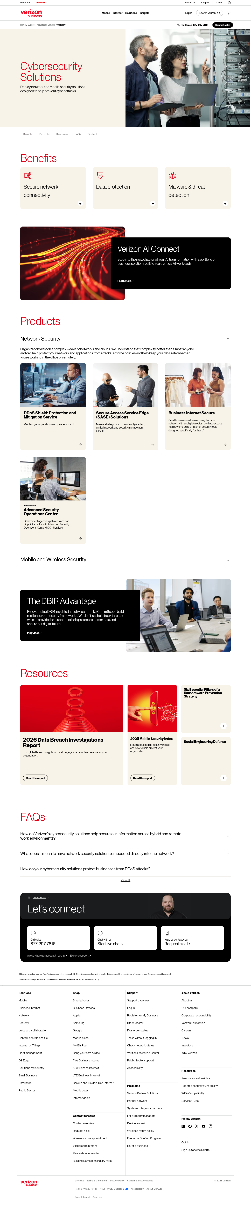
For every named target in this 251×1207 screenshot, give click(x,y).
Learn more (124, 280)
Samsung (79, 1022)
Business (40, 2)
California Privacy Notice (140, 1180)
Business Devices (84, 1007)
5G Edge (24, 1060)
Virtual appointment (85, 1145)
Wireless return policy (140, 1130)
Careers (187, 1030)
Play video (33, 632)
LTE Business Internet (86, 1075)
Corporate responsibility (196, 1015)
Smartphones (81, 1000)
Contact (92, 134)
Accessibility (135, 1067)
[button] (229, 2)
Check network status (140, 1045)
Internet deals (81, 1097)
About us (187, 1000)
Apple (76, 1015)
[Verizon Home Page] (28, 1182)
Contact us (190, 2)
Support (205, 2)
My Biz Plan (80, 1045)
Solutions (131, 12)
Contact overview (83, 1123)
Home (23, 25)
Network (24, 1015)
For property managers (141, 1115)
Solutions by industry (31, 1067)
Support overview (138, 1000)
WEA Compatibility (193, 1093)
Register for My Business (142, 1015)
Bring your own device (86, 1052)
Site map (79, 1180)
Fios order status (137, 1030)
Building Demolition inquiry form (92, 1160)
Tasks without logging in (142, 1037)
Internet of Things (29, 1045)
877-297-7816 (43, 943)
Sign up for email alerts (196, 1149)
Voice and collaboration (33, 1030)
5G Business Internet (86, 1067)
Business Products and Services (41, 25)
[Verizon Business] (31, 13)
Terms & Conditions (97, 1180)
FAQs (78, 134)
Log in (61, 955)
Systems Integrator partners (144, 1108)
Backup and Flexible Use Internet (93, 1082)
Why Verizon (189, 1052)
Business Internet (29, 1007)
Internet (118, 12)
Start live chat (109, 943)
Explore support (79, 955)
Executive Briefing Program (144, 1138)
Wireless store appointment (90, 1138)
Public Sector (27, 1090)
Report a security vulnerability (200, 1085)
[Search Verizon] (209, 13)
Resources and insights (196, 1078)
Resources (62, 134)
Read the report (35, 778)
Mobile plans (80, 1037)
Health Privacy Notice (86, 1189)
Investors (187, 1045)
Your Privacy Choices (111, 1189)
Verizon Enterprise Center (143, 1052)
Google (77, 1030)
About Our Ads (154, 1189)
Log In (188, 13)
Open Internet (82, 1197)
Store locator (135, 1022)
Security (61, 25)
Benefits (27, 134)
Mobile (106, 12)
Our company (190, 1007)
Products (44, 134)
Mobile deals (81, 1090)
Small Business (28, 1075)
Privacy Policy (117, 1180)
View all (125, 880)
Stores (218, 2)
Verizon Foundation (193, 1022)
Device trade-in (136, 1123)
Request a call (176, 943)
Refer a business (137, 1145)
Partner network (137, 1100)
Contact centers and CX (33, 1037)
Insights (144, 12)
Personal (25, 2)
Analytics (97, 1197)
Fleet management (30, 1052)
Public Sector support (140, 1060)
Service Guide (190, 1100)
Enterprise (25, 1082)
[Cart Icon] (229, 13)
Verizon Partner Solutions (142, 1093)
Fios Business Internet (86, 1060)
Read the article (225, 726)
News (185, 1037)
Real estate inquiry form (87, 1153)
